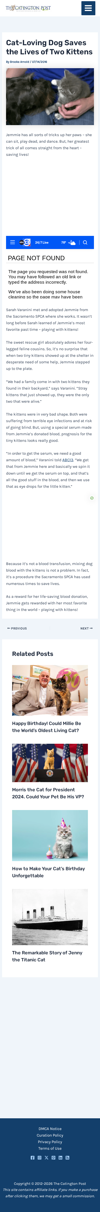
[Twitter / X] (46, 1158)
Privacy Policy (50, 1141)
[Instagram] (39, 1158)
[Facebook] (32, 1158)
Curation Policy (50, 1135)
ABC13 (67, 459)
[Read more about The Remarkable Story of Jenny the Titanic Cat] (50, 916)
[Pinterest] (53, 1158)
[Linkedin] (60, 1158)
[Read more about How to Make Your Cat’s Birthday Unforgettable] (50, 835)
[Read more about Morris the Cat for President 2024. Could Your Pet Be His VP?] (50, 762)
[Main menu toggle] (88, 8)
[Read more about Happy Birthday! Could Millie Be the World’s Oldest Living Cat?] (50, 690)
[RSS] (67, 1158)
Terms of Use (50, 1148)
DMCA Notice (50, 1128)
